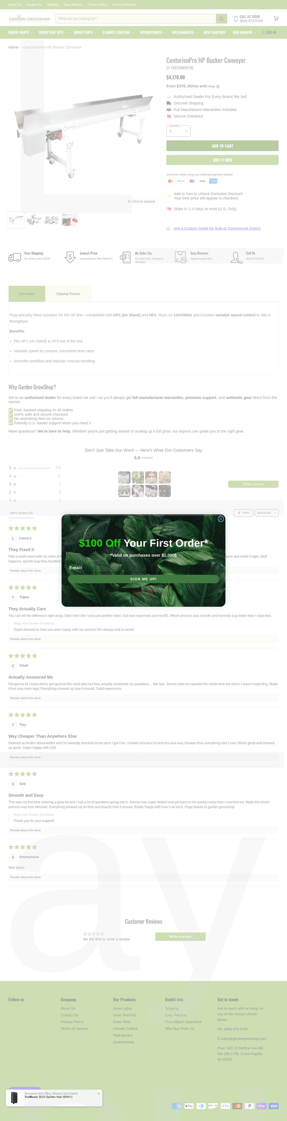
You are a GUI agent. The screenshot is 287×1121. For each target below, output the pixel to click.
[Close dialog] (220, 518)
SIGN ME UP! (143, 579)
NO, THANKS (143, 591)
